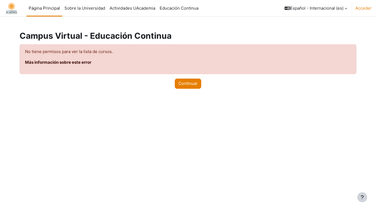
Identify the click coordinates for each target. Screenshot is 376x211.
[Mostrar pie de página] (362, 197)
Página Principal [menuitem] (44, 8)
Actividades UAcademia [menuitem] (132, 8)
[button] (316, 8)
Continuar (188, 83)
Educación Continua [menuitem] (179, 8)
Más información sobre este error (58, 62)
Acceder (363, 8)
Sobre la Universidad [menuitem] (84, 8)
